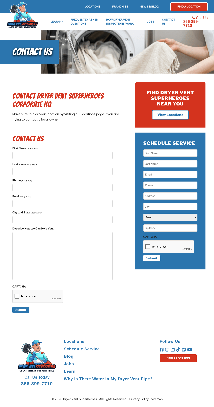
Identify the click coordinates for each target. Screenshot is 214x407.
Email (21, 196)
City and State (26, 212)
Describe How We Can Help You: (33, 228)
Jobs (150, 21)
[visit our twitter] (184, 350)
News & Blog (149, 6)
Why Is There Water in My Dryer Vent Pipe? (108, 379)
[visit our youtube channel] (190, 350)
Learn (55, 21)
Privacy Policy (139, 399)
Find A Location (189, 6)
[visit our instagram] (167, 350)
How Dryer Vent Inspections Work (120, 21)
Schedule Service (82, 349)
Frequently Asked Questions (84, 21)
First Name (24, 148)
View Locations (170, 115)
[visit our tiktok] (178, 350)
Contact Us (168, 21)
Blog (69, 356)
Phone (22, 180)
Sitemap (157, 399)
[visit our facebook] (162, 350)
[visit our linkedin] (173, 350)
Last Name (24, 164)
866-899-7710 (191, 24)
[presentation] (168, 246)
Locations (92, 6)
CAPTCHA (19, 286)
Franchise (120, 6)
